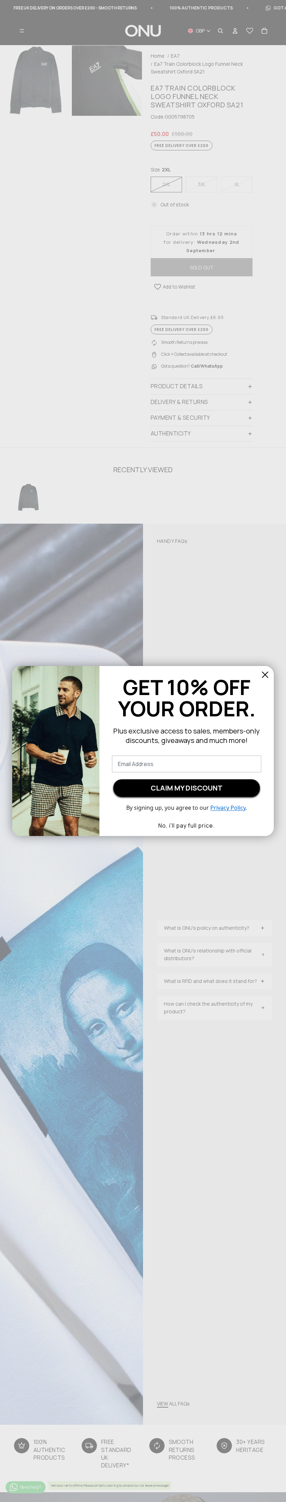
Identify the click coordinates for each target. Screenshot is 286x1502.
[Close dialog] (265, 675)
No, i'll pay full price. (186, 825)
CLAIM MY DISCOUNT (187, 788)
